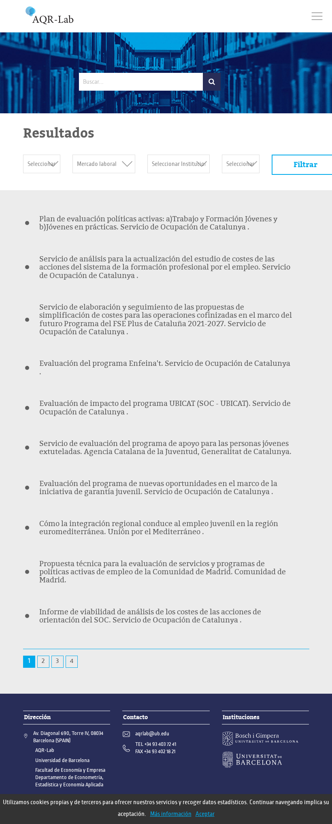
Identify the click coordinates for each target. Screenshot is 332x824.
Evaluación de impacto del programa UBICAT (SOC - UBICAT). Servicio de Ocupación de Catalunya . (165, 407)
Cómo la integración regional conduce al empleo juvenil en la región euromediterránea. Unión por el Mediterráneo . (158, 527)
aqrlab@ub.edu (152, 734)
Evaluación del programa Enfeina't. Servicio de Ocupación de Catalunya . (164, 367)
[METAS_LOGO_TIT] (49, 15)
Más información (171, 814)
